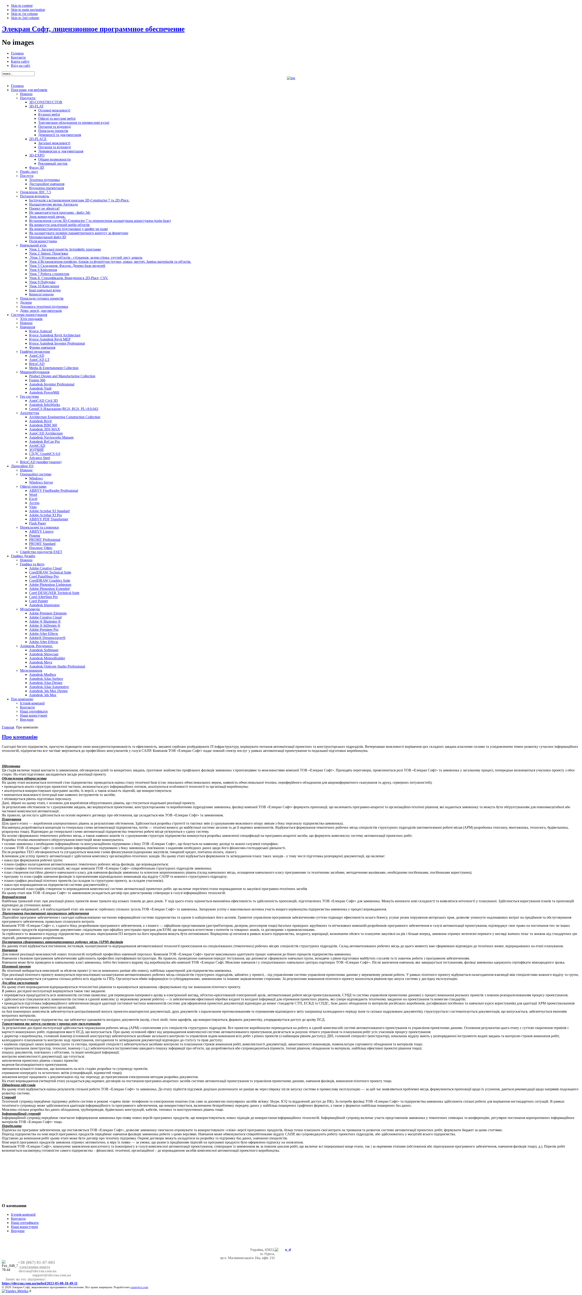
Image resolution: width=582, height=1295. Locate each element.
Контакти (18, 57)
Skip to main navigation (28, 10)
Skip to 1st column (24, 14)
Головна (17, 53)
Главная (8, 727)
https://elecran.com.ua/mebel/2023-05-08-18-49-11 (40, 1283)
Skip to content (22, 5)
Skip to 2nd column (25, 18)
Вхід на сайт (20, 65)
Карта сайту (20, 61)
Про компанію (20, 737)
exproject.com (139, 1287)
